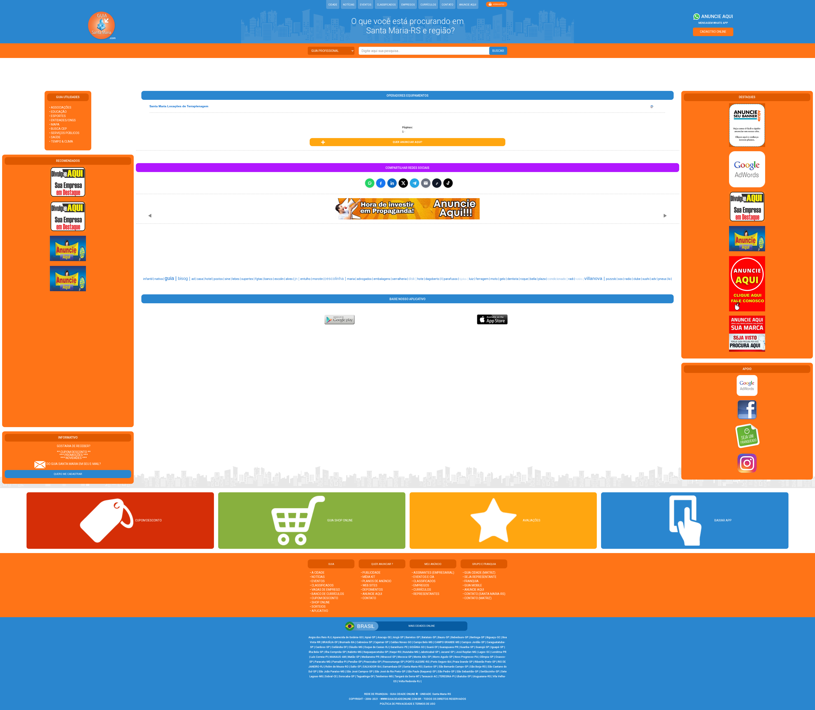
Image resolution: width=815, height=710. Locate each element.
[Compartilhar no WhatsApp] (369, 183)
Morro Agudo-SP (443, 656)
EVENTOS (365, 4)
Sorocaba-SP (347, 676)
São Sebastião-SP (467, 671)
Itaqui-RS (395, 652)
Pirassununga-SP (393, 661)
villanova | (595, 278)
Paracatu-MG (322, 661)
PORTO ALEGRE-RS (417, 661)
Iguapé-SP (497, 647)
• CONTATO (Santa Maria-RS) (484, 594)
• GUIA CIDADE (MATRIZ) (479, 572)
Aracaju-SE (384, 637)
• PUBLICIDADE (371, 572)
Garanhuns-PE (399, 647)
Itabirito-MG (355, 652)
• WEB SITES (369, 585)
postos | (219, 279)
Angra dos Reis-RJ (319, 637)
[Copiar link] (436, 183)
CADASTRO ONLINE (713, 31)
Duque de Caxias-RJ (376, 647)
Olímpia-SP (486, 656)
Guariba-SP (467, 647)
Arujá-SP (398, 637)
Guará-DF (432, 647)
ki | (670, 279)
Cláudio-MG (356, 647)
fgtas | (259, 279)
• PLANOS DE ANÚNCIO (376, 581)
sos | (621, 279)
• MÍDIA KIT (368, 577)
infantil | (149, 279)
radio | (629, 279)
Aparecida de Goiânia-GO (348, 637)
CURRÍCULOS (428, 4)
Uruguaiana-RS (482, 676)
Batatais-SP (429, 637)
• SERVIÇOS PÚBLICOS (64, 133)
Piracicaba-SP (372, 661)
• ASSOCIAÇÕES (60, 107)
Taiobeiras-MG (384, 676)
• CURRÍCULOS (421, 589)
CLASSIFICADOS (386, 4)
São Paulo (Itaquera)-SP (421, 671)
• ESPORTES (57, 116)
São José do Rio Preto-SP (390, 671)
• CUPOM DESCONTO (324, 598)
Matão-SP (354, 656)
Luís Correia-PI (319, 656)
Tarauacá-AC (429, 676)
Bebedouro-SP (459, 637)
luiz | (472, 279)
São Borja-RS (478, 666)
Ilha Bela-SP (316, 652)
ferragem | (483, 279)
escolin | (280, 279)
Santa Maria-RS (412, 666)
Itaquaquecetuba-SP (376, 652)
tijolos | (464, 279)
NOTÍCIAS (348, 4)
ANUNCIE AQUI (467, 4)
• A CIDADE (317, 572)
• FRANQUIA (471, 581)
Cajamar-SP (381, 642)
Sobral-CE (331, 676)
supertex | (248, 279)
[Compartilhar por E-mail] (425, 183)
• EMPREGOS (420, 585)
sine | (228, 279)
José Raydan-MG (466, 652)
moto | (495, 279)
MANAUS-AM (338, 656)
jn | (297, 279)
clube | (637, 279)
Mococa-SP (405, 656)
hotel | (209, 279)
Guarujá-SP (482, 647)
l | (442, 279)
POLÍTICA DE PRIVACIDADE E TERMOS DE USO (407, 703)
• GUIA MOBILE (472, 585)
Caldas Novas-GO (401, 642)
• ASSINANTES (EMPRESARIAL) (433, 572)
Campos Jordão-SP (473, 642)
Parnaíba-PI (339, 661)
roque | (525, 279)
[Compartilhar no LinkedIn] (392, 183)
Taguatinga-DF (365, 676)
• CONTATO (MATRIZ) (477, 598)
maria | (352, 279)
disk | (413, 279)
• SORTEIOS (318, 606)
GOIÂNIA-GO (417, 647)
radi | (571, 279)
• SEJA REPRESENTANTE (480, 577)
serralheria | (400, 279)
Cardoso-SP (322, 647)
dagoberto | (433, 279)
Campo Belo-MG (423, 642)
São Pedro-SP (446, 671)
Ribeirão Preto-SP (485, 661)
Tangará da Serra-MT (407, 676)
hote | (421, 279)
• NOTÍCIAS (317, 577)
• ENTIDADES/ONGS (62, 120)
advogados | (365, 279)
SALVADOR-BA (372, 666)
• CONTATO (368, 598)
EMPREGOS (408, 4)
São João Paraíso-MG (331, 671)
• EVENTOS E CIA (423, 577)
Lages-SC (484, 652)
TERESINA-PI (447, 676)
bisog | (184, 278)
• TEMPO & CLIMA (61, 141)
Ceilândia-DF (339, 647)
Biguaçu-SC (493, 637)
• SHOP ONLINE (320, 602)
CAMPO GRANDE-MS (446, 642)
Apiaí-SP (370, 637)
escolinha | (336, 278)
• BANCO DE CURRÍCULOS (327, 594)
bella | (534, 279)
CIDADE (332, 4)
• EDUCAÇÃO (58, 111)
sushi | (646, 279)
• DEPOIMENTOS (372, 589)
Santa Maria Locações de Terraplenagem (178, 106)
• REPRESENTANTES (425, 594)
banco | (269, 279)
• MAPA (54, 124)
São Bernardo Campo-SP (453, 666)
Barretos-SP (413, 637)
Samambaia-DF (392, 666)
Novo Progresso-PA (466, 656)
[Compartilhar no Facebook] (380, 183)
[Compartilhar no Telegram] (414, 183)
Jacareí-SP (447, 652)
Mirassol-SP (388, 656)
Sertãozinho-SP (489, 671)
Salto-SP (355, 666)
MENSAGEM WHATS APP (713, 22)
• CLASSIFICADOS (322, 585)
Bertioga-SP (477, 637)
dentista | (513, 279)
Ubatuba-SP (464, 676)
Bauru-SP (443, 637)
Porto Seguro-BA (441, 661)
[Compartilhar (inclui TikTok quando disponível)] (448, 183)
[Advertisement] (407, 71)
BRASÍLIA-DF (330, 642)
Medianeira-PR (370, 656)
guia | (171, 278)
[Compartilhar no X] (403, 183)
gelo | (503, 279)
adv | (654, 279)
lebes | (236, 279)
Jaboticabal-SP (429, 652)
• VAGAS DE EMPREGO (325, 589)
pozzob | (612, 279)
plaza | (543, 279)
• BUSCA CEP (58, 128)
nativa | (160, 279)
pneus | (663, 279)
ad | (194, 279)
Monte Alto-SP (422, 656)
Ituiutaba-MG (410, 652)
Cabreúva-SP (364, 642)
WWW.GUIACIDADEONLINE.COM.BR (401, 698)
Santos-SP (430, 666)
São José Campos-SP (359, 671)
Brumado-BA (347, 642)
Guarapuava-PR (449, 647)
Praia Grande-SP (463, 661)
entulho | (306, 279)
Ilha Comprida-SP (335, 652)
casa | (201, 279)
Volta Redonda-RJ (409, 681)
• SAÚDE (54, 137)
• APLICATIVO (319, 611)
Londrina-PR (499, 652)
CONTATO (447, 4)
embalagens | (383, 279)
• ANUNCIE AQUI (371, 594)
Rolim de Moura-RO (336, 666)
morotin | (318, 279)
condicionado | (558, 279)
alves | (290, 279)
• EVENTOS (317, 581)
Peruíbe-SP (355, 661)
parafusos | (451, 279)
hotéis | (579, 279)
